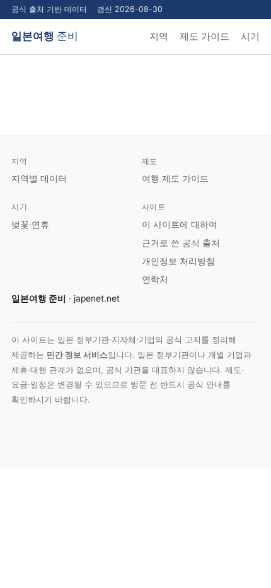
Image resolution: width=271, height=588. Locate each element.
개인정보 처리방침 (178, 261)
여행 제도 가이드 (175, 178)
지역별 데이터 (39, 178)
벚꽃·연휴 (30, 225)
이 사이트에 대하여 (179, 225)
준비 (44, 36)
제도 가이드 (204, 36)
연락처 (155, 279)
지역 (158, 36)
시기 (250, 36)
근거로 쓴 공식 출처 (181, 243)
